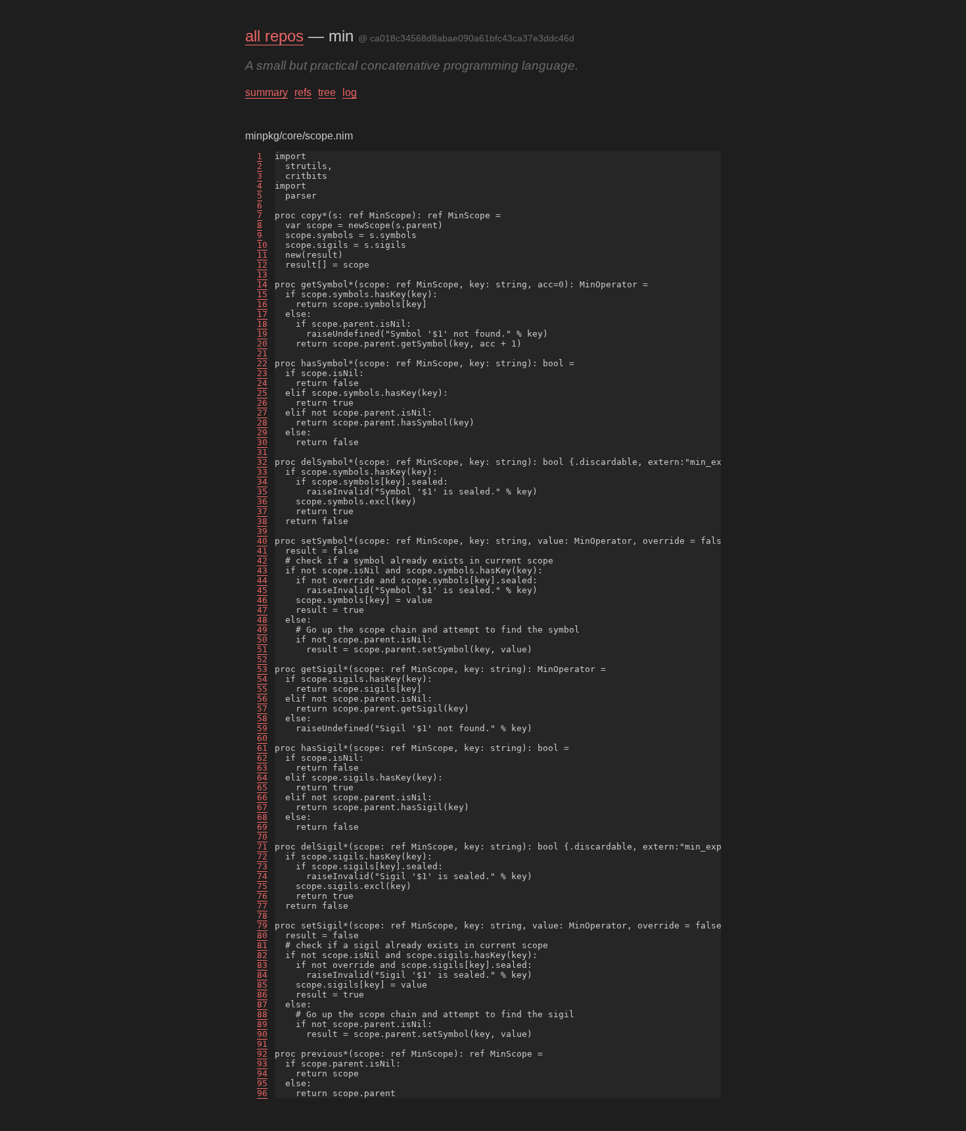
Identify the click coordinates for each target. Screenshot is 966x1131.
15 (262, 294)
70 (262, 837)
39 (262, 531)
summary (266, 92)
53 (262, 669)
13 (262, 274)
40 (262, 541)
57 (262, 708)
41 (262, 551)
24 (262, 383)
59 (262, 728)
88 (262, 1014)
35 (262, 491)
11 (262, 255)
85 (262, 985)
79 (262, 925)
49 (262, 630)
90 (262, 1034)
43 (262, 570)
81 (262, 945)
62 (262, 758)
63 (262, 768)
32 (262, 462)
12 (262, 265)
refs (302, 92)
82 (262, 955)
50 (262, 639)
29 (262, 432)
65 (262, 787)
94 (262, 1073)
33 (262, 472)
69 (262, 827)
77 (262, 906)
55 (262, 689)
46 (262, 600)
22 (262, 363)
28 (262, 422)
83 (262, 965)
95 (262, 1083)
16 (262, 304)
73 (262, 866)
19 (262, 334)
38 (262, 521)
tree (327, 92)
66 (262, 797)
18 (262, 324)
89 (262, 1024)
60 (262, 738)
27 (262, 413)
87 (262, 1004)
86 (262, 994)
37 (262, 511)
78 (262, 916)
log (349, 92)
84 (262, 975)
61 (262, 748)
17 (262, 314)
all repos (274, 36)
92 (262, 1054)
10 (262, 245)
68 (262, 817)
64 (262, 777)
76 (262, 896)
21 (262, 353)
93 (262, 1064)
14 (262, 284)
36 (262, 501)
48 (262, 620)
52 (262, 659)
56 (262, 699)
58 (262, 718)
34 (262, 482)
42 (262, 561)
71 (262, 847)
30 (262, 442)
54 (262, 679)
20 (262, 344)
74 (262, 876)
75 (262, 886)
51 (262, 649)
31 (262, 452)
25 (262, 393)
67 (262, 807)
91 (262, 1044)
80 (262, 935)
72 (262, 856)
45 (262, 590)
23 (262, 373)
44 (262, 580)
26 (262, 403)
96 (262, 1093)
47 (262, 610)
